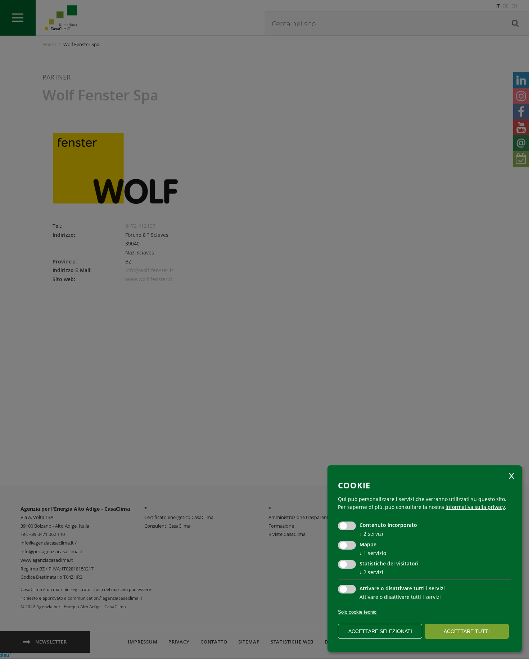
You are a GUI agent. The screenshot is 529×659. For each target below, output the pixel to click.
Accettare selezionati (380, 631)
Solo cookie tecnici (357, 612)
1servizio (373, 553)
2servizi (371, 533)
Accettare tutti (467, 631)
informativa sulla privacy (475, 507)
